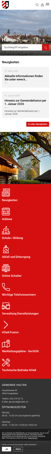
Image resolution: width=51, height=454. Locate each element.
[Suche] (45, 47)
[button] (37, 4)
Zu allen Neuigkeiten (37, 124)
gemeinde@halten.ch (18, 402)
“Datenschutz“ (33, 438)
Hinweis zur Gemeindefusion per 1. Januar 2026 (25, 102)
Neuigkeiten (10, 62)
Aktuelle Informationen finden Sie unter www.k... (24, 77)
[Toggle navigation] (47, 4)
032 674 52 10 (16, 398)
